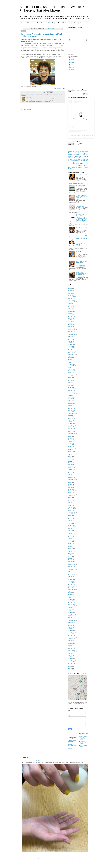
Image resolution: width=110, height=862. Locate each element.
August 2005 (70, 653)
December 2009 (71, 584)
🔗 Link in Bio (50, 22)
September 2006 (71, 637)
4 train (72, 149)
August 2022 (70, 356)
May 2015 (70, 485)
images (56, 94)
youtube (72, 67)
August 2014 (70, 495)
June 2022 (70, 359)
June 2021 (70, 379)
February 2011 (71, 561)
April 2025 (70, 310)
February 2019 (71, 425)
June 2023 (70, 339)
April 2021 (70, 382)
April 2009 (70, 597)
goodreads (72, 59)
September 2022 (71, 354)
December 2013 (71, 507)
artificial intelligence (36, 94)
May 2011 (70, 556)
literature (70, 164)
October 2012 (71, 530)
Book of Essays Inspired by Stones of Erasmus (83, 738)
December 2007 (71, 615)
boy (41, 94)
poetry (80, 165)
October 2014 (71, 492)
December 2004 (71, 663)
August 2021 (70, 375)
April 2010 (70, 578)
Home (39, 107)
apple (71, 156)
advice (75, 154)
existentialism (74, 160)
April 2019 (70, 421)
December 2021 (71, 369)
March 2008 (70, 612)
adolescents (70, 154)
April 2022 (70, 362)
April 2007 (70, 628)
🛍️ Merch (43, 22)
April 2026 (70, 292)
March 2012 (70, 540)
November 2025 (71, 298)
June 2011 (70, 554)
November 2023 (71, 331)
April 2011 (70, 558)
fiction (82, 160)
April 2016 (70, 474)
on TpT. (39, 86)
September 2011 (71, 550)
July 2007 (70, 624)
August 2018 (70, 435)
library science (84, 162)
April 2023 (70, 342)
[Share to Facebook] (51, 92)
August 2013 (70, 513)
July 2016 (70, 471)
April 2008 (70, 610)
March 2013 (70, 522)
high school (75, 162)
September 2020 (71, 393)
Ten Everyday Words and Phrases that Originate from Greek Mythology (82, 176)
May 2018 (70, 439)
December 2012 (71, 526)
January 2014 (71, 505)
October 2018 (71, 431)
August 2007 (70, 622)
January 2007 (71, 633)
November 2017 (71, 449)
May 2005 (70, 655)
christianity (74, 157)
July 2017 (70, 456)
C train (76, 151)
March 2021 (70, 384)
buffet (43, 94)
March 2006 (70, 643)
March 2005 (70, 658)
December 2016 (71, 467)
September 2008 (71, 605)
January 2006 (71, 647)
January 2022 (71, 367)
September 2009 (71, 589)
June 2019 (70, 418)
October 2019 (71, 411)
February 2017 (71, 464)
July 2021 (70, 377)
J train (86, 151)
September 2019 (71, 413)
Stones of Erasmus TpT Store (83, 742)
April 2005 (70, 656)
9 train (80, 149)
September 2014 (71, 494)
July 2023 (70, 338)
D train (79, 151)
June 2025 (70, 306)
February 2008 (71, 614)
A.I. (24, 94)
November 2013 (71, 508)
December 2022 (71, 349)
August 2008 (70, 607)
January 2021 (71, 387)
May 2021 (70, 380)
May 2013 (70, 518)
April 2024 (70, 323)
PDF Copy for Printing (59, 88)
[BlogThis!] (48, 92)
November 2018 (71, 430)
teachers (86, 167)
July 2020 (70, 397)
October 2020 (71, 392)
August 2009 (70, 591)
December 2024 (71, 316)
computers (70, 159)
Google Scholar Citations (83, 746)
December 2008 (71, 602)
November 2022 (71, 351)
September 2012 (71, 531)
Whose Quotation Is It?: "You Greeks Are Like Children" (82, 228)
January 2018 (71, 446)
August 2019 (70, 415)
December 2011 (71, 545)
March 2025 (70, 311)
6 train (75, 149)
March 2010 (70, 579)
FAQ (80, 22)
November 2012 (71, 528)
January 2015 (71, 489)
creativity (49, 94)
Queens (86, 153)
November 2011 (71, 546)
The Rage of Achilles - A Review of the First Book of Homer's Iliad (81, 196)
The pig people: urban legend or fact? (80, 186)
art (26, 94)
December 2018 (71, 428)
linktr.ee (72, 69)
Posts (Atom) (29, 109)
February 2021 (71, 385)
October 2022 (71, 352)
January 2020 (71, 407)
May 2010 (70, 576)
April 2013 (70, 520)
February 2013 (71, 523)
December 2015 (71, 477)
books (76, 156)
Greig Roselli (72, 740)
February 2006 (71, 645)
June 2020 (70, 398)
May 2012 (70, 536)
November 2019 (71, 410)
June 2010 (70, 574)
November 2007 (71, 617)
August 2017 (70, 454)
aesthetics (79, 154)
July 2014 (70, 497)
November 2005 (71, 648)
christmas (79, 157)
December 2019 (71, 408)
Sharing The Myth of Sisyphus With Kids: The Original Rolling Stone (81, 273)
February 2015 (71, 487)
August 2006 (70, 638)
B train (72, 151)
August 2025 (70, 303)
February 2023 (71, 346)
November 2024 (71, 318)
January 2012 (71, 543)
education (85, 159)
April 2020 (70, 402)
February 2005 (71, 660)
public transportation (77, 167)
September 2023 (71, 334)
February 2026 (71, 293)
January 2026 (71, 295)
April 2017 (70, 461)
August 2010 (70, 571)
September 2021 (71, 374)
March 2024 (70, 324)
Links (85, 22)
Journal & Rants (75, 153)
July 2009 (70, 592)
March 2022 (70, 364)
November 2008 (71, 604)
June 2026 (70, 290)
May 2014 (70, 500)
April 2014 (70, 502)
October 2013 (71, 510)
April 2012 (70, 538)
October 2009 (71, 587)
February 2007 (71, 632)
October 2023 (71, 333)
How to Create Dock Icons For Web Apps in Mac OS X (81, 262)
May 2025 (70, 308)
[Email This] (46, 92)
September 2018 (71, 433)
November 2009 (71, 586)
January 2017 (71, 466)
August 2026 (70, 287)
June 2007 (70, 625)
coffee (83, 157)
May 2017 (70, 459)
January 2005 (71, 661)
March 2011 (70, 559)
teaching (70, 168)
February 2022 (71, 365)
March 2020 (70, 403)
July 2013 (70, 515)
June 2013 (70, 517)
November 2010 (71, 566)
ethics (69, 160)
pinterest (72, 66)
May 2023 (70, 341)
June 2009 (70, 594)
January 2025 (71, 314)
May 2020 (70, 400)
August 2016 (70, 469)
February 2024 (71, 326)
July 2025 (70, 305)
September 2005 (71, 651)
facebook (72, 61)
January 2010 (71, 582)
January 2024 (71, 328)
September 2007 (71, 620)
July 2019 (70, 416)
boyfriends (81, 156)
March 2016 (70, 476)
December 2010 (71, 564)
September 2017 (71, 453)
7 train (77, 149)
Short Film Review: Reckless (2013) (80, 252)
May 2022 (70, 361)
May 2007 (70, 627)
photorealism (23, 95)
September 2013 (71, 512)
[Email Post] (44, 92)
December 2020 (71, 388)
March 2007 (70, 630)
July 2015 (70, 482)
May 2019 (70, 420)
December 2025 (71, 296)
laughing (60, 94)
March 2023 (70, 344)
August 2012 (70, 533)
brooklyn (86, 156)
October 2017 (71, 451)
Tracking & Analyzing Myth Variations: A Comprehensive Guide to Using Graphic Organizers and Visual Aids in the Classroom (81, 241)
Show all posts (51, 28)
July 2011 (70, 553)
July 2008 (70, 609)
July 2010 (70, 573)
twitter (71, 64)
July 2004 (70, 666)
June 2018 (70, 438)
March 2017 (70, 462)
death (79, 159)
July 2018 (70, 436)
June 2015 (70, 484)
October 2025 (71, 300)
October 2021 (71, 372)
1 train (69, 149)
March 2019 (70, 423)
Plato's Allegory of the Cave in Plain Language (82, 205)
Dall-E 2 (51, 45)
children (70, 157)
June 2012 (70, 535)
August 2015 (70, 481)
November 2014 (71, 490)
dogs (82, 159)
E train (83, 151)
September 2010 (71, 569)
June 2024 (70, 319)
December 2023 (71, 329)
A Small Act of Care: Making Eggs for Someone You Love (37, 760)
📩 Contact (75, 22)
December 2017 (71, 448)
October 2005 (71, 650)
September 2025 (71, 301)
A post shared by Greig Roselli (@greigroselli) (81, 135)
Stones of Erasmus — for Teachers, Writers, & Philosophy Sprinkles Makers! (52, 8)
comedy (86, 157)
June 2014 (70, 499)
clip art (46, 94)
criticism (75, 159)
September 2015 (71, 479)
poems (76, 165)
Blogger (72, 858)
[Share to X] (49, 92)
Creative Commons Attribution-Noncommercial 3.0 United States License (72, 745)
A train (83, 149)
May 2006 (70, 640)
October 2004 (71, 665)
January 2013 (71, 525)
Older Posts (61, 107)
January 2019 (71, 426)
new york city (77, 164)
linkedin (72, 57)
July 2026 (70, 288)
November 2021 (71, 370)
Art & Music (29, 94)
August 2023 (70, 336)
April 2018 (70, 441)
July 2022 (70, 357)
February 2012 (71, 541)
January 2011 (71, 563)
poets (84, 165)
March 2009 (70, 599)
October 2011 (71, 548)
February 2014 (71, 504)
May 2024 (70, 321)
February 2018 (71, 444)
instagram (72, 62)
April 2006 (70, 642)
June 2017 (70, 457)
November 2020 (71, 390)
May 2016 (70, 472)
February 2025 (71, 313)
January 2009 (71, 600)
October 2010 (71, 568)
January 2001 (71, 669)
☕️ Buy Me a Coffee (66, 22)
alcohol (84, 154)
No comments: (39, 92)
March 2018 (70, 443)
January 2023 (71, 347)
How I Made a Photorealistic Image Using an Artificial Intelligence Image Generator (41, 35)
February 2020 (71, 405)
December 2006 (71, 635)
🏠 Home (23, 22)
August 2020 (70, 395)
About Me (58, 22)
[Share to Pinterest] (52, 92)
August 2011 (70, 551)
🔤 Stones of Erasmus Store (33, 22)
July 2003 (70, 668)
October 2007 (71, 619)
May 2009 (70, 596)
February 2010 (71, 581)
